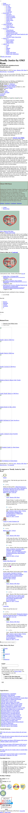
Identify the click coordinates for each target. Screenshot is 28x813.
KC (7, 47)
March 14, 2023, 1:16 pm (12, 601)
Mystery (6, 88)
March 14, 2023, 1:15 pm (12, 556)
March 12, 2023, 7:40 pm (9, 530)
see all (23, 273)
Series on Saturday (10, 17)
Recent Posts (6, 208)
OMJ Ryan (12, 84)
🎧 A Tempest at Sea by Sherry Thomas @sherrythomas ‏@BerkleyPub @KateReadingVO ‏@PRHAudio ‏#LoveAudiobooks (16, 513)
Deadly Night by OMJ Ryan (7, 353)
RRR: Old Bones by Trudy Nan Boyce (9, 420)
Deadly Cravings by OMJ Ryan (8, 366)
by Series (8, 10)
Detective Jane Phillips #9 (10, 85)
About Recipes (10, 30)
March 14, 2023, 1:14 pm (12, 516)
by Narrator (9, 11)
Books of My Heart (11, 52)
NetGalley (6, 92)
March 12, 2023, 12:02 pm (9, 492)
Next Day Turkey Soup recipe (13, 37)
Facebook (7, 203)
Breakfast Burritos (10, 31)
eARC (6, 91)
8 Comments (11, 71)
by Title (8, 6)
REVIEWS (6, 4)
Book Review (3, 71)
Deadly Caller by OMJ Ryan (7, 339)
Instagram (19, 203)
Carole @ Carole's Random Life (11, 521)
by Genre (8, 9)
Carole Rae (6, 606)
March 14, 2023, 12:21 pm (9, 616)
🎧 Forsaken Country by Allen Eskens (9, 447)
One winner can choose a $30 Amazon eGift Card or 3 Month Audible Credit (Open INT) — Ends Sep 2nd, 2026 (13, 746)
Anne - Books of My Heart (20, 70)
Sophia (8, 51)
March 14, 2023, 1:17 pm (12, 639)
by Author (8, 7)
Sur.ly (9, 806)
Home (4, 3)
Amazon (2, 95)
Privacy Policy (9, 41)
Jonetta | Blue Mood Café (9, 561)
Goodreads (2, 93)
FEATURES (6, 13)
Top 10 (8, 21)
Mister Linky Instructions (12, 54)
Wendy (5, 477)
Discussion (9, 14)
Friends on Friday (10, 16)
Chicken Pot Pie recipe (11, 32)
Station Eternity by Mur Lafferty (8, 407)
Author (5, 207)
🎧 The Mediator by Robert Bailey (8, 460)
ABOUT (5, 44)
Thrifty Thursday (10, 27)
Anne (7, 45)
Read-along (9, 23)
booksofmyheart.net (6, 803)
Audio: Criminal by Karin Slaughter (9, 433)
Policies (5, 38)
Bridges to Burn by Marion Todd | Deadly (10, 380)
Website (2, 203)
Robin (7, 49)
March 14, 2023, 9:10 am (9, 578)
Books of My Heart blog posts (12, 676)
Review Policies (10, 40)
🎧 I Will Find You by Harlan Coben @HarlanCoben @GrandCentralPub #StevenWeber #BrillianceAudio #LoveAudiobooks (15, 597)
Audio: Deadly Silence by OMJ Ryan (9, 393)
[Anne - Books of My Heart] (9, 230)
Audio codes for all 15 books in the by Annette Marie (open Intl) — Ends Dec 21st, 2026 (13, 754)
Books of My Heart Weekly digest (13, 678)
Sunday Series (9, 20)
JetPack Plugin (9, 42)
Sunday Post (9, 18)
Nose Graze (8, 812)
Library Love (9, 25)
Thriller (11, 88)
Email (4, 663)
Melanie (8, 48)
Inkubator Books (11, 86)
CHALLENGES (7, 24)
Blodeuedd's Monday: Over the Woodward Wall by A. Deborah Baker (15, 614)
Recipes (5, 28)
